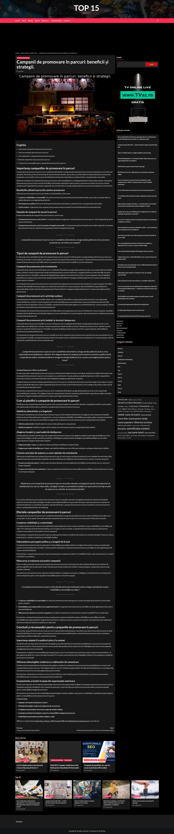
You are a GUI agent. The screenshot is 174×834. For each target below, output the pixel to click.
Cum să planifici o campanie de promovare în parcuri (36, 156)
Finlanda (120, 411)
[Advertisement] (87, 36)
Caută (118, 57)
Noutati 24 (119, 321)
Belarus (126, 406)
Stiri (119, 367)
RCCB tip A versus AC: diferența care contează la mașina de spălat (136, 173)
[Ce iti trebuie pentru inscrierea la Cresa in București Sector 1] (31, 752)
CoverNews (93, 831)
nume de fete (146, 415)
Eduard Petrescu (132, 409)
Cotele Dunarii (121, 332)
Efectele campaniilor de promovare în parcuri (34, 160)
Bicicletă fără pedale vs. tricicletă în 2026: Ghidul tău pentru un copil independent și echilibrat (137, 159)
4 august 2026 (21, 770)
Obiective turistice (143, 422)
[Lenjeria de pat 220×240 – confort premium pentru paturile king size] (58, 789)
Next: (95, 729)
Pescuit (120, 356)
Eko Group (141, 409)
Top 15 (37, 21)
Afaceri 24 (119, 323)
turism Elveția (134, 435)
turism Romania (150, 435)
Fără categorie (126, 411)
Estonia (152, 409)
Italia (132, 411)
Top (119, 370)
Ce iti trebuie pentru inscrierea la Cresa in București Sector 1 (136, 190)
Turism (120, 388)
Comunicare (133, 406)
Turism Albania (126, 435)
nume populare (125, 422)
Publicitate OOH (145, 425)
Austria (155, 403)
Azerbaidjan (121, 406)
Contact (67, 21)
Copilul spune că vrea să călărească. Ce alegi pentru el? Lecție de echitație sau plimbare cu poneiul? (137, 213)
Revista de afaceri (121, 328)
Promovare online (136, 425)
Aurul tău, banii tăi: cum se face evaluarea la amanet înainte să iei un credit (137, 236)
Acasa (17, 21)
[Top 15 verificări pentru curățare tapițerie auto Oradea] (87, 789)
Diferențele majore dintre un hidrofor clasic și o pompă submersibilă (134, 274)
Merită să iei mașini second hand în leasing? (131, 166)
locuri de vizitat (138, 411)
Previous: (28, 729)
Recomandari (57, 21)
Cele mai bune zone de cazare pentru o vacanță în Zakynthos (136, 280)
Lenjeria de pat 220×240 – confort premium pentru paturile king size (137, 146)
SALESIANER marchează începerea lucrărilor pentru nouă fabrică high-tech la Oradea (135, 297)
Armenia (140, 399)
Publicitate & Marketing (23, 58)
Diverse (45, 21)
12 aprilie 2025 (55, 770)
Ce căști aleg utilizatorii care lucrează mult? (131, 310)
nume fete (123, 418)
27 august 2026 (21, 809)
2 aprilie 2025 (88, 770)
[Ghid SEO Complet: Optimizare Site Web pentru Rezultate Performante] (65, 752)
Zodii (119, 392)
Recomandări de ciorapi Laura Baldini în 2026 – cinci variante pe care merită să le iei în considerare (137, 228)
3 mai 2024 (20, 71)
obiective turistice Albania (124, 425)
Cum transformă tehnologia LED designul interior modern (135, 251)
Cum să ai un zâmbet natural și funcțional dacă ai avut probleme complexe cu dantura (137, 221)
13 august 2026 (108, 807)
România (122, 428)
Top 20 (120, 381)
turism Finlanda (142, 435)
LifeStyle (120, 352)
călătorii (124, 409)
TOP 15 (86, 7)
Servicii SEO (120, 335)
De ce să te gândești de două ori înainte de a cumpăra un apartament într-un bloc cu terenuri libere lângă (135, 244)
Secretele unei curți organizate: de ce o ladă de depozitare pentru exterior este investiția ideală (137, 266)
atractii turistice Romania (130, 402)
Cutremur (119, 330)
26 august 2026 (50, 805)
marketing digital (147, 411)
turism (120, 435)
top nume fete (150, 433)
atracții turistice (147, 403)
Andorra (135, 399)
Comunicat (144, 406)
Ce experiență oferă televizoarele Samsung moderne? (134, 316)
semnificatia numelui (138, 428)
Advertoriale (120, 337)
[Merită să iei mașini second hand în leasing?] (145, 789)
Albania (130, 399)
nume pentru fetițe (138, 418)
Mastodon (19, 821)
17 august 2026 (79, 805)
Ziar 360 (119, 326)
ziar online (129, 438)
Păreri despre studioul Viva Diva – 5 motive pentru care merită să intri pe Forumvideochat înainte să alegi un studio (137, 205)
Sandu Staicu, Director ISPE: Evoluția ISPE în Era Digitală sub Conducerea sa (61, 721)
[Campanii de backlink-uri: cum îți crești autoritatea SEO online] (99, 752)
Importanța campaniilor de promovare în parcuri (35, 149)
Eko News (147, 409)
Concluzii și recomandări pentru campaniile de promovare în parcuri (42, 163)
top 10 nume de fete (122, 433)
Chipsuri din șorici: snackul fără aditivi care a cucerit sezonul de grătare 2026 (137, 258)
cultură (119, 409)
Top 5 (24, 21)
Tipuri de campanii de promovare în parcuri (33, 153)
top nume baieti (136, 432)
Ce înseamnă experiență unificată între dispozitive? (133, 304)
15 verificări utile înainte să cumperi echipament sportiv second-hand (137, 197)
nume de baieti (132, 414)
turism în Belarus (122, 438)
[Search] (158, 20)
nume (121, 414)
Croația (152, 406)
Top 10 (30, 21)
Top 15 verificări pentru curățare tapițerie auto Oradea (134, 153)
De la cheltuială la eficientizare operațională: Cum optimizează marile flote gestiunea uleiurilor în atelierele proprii (137, 138)
